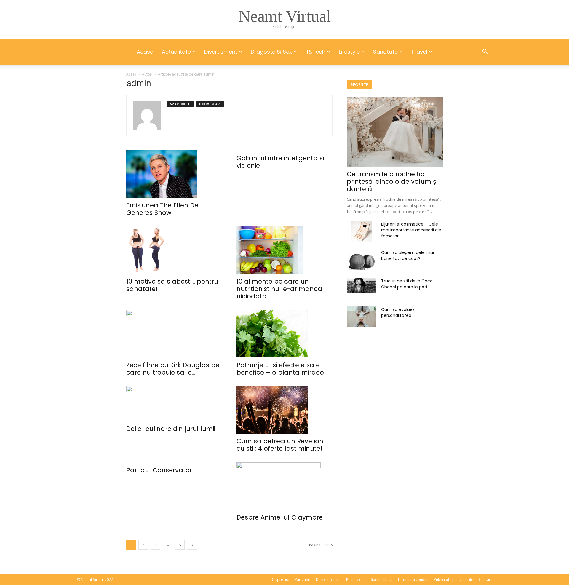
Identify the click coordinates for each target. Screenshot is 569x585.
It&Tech (315, 51)
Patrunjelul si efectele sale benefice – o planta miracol (281, 369)
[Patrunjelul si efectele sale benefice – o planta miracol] (284, 333)
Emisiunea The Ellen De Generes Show (162, 209)
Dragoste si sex (271, 51)
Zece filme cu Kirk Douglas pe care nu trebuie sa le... (172, 369)
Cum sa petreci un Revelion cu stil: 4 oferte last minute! (279, 445)
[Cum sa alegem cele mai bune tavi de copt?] (361, 260)
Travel (419, 51)
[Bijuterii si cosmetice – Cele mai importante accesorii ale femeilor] (361, 231)
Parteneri (302, 579)
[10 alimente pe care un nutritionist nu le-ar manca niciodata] (284, 250)
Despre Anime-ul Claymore (279, 517)
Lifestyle (349, 51)
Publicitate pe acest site (453, 579)
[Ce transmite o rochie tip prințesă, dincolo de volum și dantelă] (395, 132)
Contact (485, 579)
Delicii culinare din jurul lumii (170, 428)
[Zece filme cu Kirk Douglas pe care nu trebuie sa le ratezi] (174, 333)
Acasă (131, 74)
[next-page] (192, 545)
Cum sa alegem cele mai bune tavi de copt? (407, 255)
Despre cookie (328, 579)
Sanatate (385, 51)
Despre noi (280, 579)
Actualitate (176, 51)
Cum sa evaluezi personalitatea (398, 312)
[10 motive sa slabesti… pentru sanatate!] (174, 250)
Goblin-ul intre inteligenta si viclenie (280, 162)
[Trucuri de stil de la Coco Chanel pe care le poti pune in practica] (361, 285)
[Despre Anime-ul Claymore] (284, 486)
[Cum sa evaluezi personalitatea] (361, 316)
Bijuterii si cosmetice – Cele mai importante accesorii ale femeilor (411, 230)
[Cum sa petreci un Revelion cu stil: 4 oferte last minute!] (284, 410)
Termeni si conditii (412, 579)
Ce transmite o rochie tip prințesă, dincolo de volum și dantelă (392, 181)
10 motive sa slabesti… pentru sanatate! (172, 285)
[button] (485, 52)
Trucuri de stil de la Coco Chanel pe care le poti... (407, 284)
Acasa (145, 51)
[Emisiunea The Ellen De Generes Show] (174, 174)
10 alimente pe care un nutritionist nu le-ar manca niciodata (279, 289)
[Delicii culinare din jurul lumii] (174, 403)
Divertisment (220, 51)
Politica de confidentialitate (369, 579)
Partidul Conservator (159, 470)
